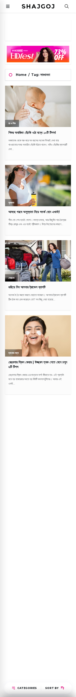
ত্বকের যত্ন (13, 352)
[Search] (66, 6)
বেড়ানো (11, 277)
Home (21, 75)
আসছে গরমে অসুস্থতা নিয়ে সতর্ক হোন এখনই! (34, 212)
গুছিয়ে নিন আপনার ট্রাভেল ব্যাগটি (26, 287)
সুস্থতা (11, 202)
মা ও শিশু (12, 123)
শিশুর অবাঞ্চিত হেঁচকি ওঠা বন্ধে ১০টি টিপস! (32, 133)
